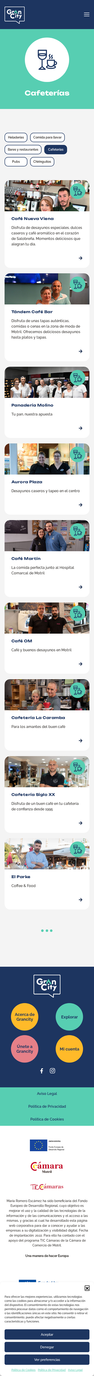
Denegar (47, 1347)
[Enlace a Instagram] (52, 1071)
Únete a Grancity (24, 1049)
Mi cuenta (69, 1049)
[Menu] (86, 15)
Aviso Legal (75, 1370)
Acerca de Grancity (25, 1017)
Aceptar (47, 1335)
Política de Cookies (23, 1370)
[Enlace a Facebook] (41, 1071)
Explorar (69, 1017)
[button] (87, 1288)
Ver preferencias (47, 1360)
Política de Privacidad (52, 1370)
